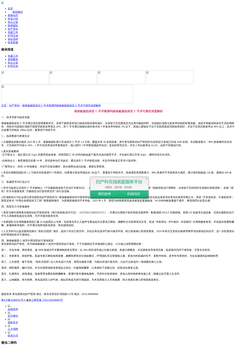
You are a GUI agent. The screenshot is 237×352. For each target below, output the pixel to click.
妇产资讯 (13, 29)
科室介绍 (13, 18)
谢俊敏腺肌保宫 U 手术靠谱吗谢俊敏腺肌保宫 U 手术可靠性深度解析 (61, 105)
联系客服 (13, 42)
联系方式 (13, 335)
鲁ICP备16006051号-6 (13, 300)
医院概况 (18, 12)
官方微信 (13, 315)
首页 (10, 8)
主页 (3, 105)
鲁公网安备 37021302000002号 (46, 300)
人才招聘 (13, 329)
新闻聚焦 (13, 59)
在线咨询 (13, 309)
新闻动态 (13, 15)
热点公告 (13, 22)
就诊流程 (13, 39)
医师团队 (13, 25)
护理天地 (13, 35)
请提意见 (13, 322)
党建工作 (13, 32)
